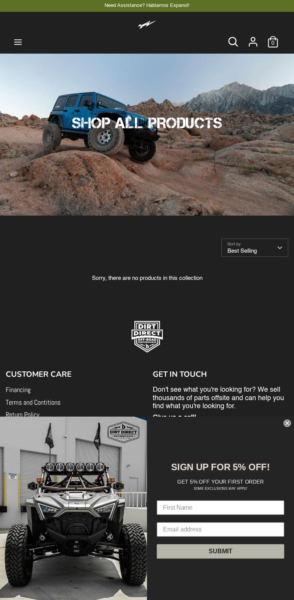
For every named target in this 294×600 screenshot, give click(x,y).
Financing (18, 389)
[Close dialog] (287, 423)
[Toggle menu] (18, 41)
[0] (273, 38)
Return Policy (22, 414)
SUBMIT (220, 551)
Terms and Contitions (33, 402)
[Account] (253, 38)
